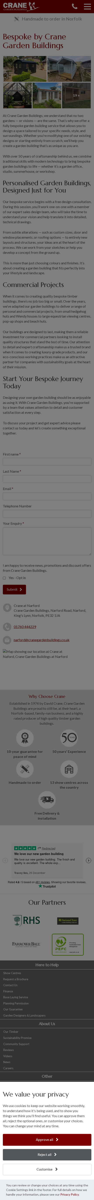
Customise (45, 1169)
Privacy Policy (69, 1194)
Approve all (45, 1139)
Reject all (45, 1154)
